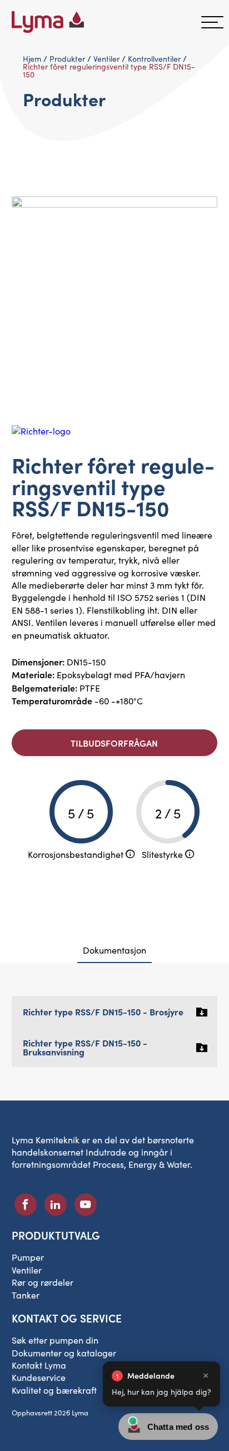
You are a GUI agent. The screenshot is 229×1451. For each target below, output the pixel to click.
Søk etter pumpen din (55, 1340)
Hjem (32, 58)
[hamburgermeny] (212, 22)
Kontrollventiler (154, 58)
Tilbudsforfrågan (114, 743)
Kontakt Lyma (39, 1365)
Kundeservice (39, 1377)
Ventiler (106, 58)
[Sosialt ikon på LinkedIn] (55, 1204)
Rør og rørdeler (42, 1282)
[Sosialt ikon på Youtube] (85, 1204)
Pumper (28, 1257)
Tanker (25, 1295)
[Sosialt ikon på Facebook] (25, 1204)
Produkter (67, 58)
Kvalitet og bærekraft (54, 1390)
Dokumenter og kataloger (64, 1353)
